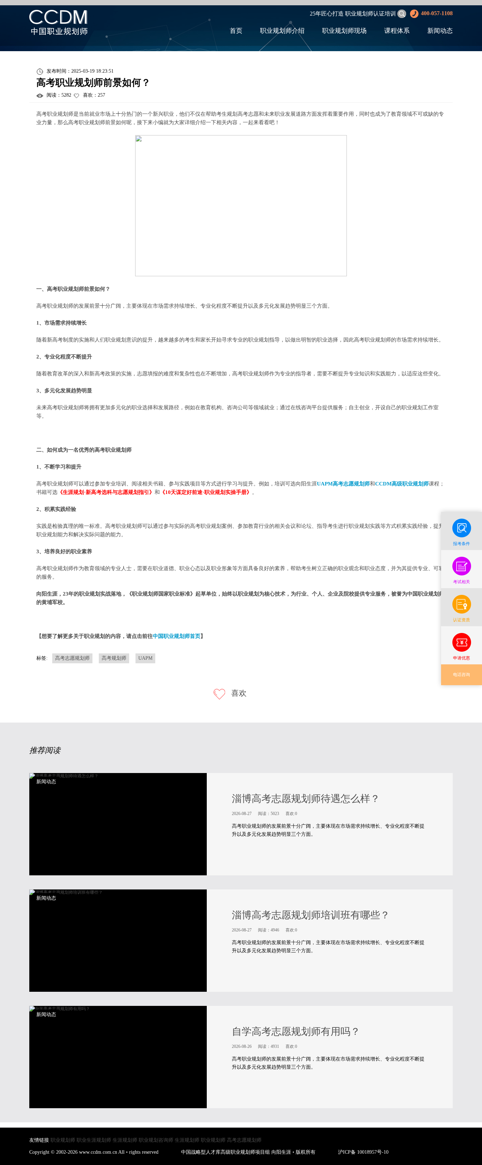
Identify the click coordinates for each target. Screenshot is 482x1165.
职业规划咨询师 (156, 1140)
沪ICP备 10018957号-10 (363, 1152)
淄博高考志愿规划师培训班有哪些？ (311, 915)
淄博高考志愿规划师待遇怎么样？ (306, 798)
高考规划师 (114, 658)
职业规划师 (62, 1140)
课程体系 (397, 30)
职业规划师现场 (344, 30)
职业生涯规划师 (94, 1140)
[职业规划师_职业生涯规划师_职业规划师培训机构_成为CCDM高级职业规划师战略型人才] (58, 21)
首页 (236, 30)
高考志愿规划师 (72, 658)
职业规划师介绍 (282, 30)
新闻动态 (440, 30)
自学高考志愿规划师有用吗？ (296, 1031)
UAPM (145, 658)
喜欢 (238, 693)
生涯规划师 (125, 1140)
